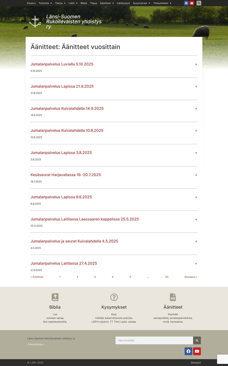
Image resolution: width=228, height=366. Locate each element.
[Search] (197, 340)
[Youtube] (191, 3)
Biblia (84, 3)
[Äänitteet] (173, 297)
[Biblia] (55, 297)
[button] (199, 3)
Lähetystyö (123, 3)
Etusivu (31, 3)
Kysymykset (140, 3)
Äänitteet (105, 3)
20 (166, 276)
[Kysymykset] (114, 297)
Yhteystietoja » (36, 344)
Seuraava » (190, 276)
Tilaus (93, 3)
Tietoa (59, 3)
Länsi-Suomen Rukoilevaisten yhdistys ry (74, 21)
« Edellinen (37, 276)
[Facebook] (186, 3)
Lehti (71, 3)
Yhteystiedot (160, 3)
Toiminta (44, 3)
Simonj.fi (196, 362)
